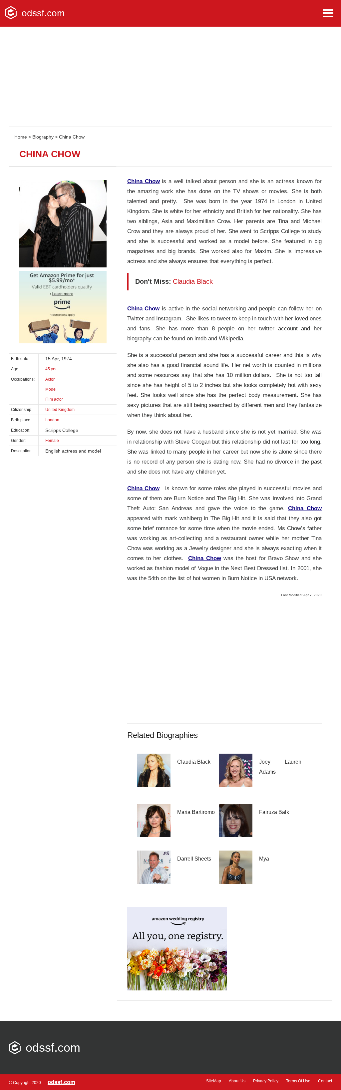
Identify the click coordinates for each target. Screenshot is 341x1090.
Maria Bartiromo (196, 812)
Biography (43, 137)
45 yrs (50, 369)
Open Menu (328, 13)
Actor (50, 379)
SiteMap (213, 1081)
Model (51, 389)
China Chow (72, 137)
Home (20, 137)
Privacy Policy (265, 1081)
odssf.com (43, 13)
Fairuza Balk (274, 812)
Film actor (54, 399)
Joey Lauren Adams (280, 767)
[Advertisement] (170, 76)
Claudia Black (193, 762)
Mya (264, 859)
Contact (325, 1081)
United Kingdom (60, 409)
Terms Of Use (298, 1081)
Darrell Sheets (194, 859)
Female (52, 440)
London (52, 420)
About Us (237, 1081)
